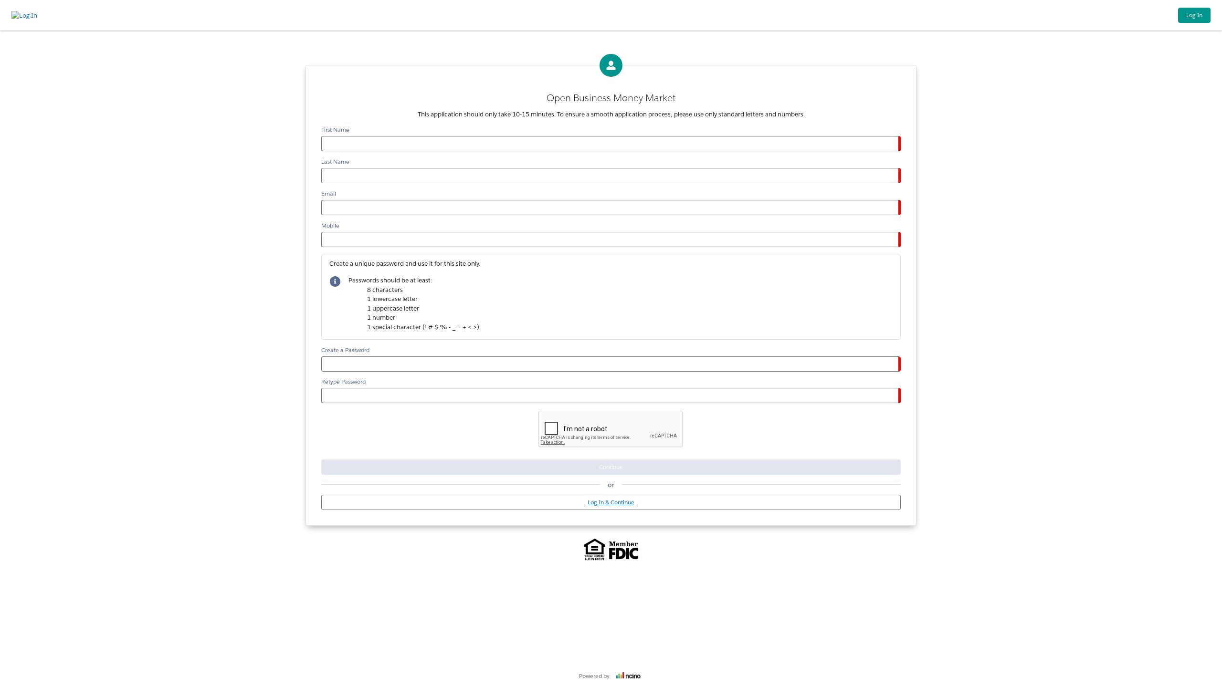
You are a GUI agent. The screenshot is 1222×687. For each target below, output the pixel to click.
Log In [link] (1194, 15)
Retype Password (343, 381)
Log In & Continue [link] (611, 502)
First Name (335, 129)
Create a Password (345, 350)
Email (328, 193)
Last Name (335, 161)
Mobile (330, 225)
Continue (611, 467)
